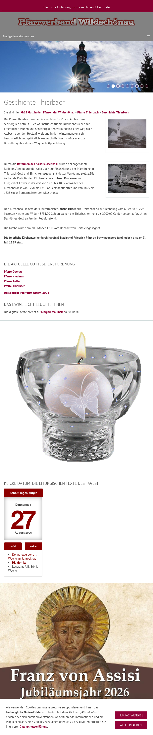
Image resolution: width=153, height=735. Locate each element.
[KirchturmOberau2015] (113, 86)
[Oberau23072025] (146, 86)
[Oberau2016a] (108, 86)
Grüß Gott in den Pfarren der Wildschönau (47, 112)
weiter (33, 546)
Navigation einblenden (18, 36)
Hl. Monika (19, 562)
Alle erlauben (131, 725)
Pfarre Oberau (13, 271)
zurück (13, 546)
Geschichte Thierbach (115, 112)
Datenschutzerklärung (33, 726)
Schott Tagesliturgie (23, 493)
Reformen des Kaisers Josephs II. (37, 164)
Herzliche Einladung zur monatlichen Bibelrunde (76, 7)
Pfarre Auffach (13, 281)
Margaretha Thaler (53, 312)
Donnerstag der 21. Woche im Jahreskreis (22, 556)
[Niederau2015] (118, 86)
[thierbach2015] (127, 86)
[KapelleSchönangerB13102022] (132, 86)
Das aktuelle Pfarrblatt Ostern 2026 (26, 293)
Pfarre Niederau (14, 276)
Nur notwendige (131, 715)
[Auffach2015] (122, 86)
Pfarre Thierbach (88, 112)
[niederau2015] (141, 86)
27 (22, 518)
